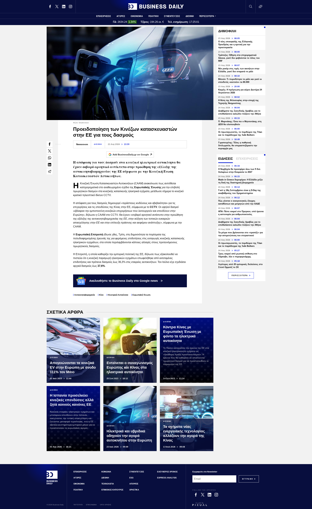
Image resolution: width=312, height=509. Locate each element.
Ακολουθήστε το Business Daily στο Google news (123, 280)
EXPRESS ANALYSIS (167, 478)
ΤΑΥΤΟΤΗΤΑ (78, 505)
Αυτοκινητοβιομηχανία (84, 295)
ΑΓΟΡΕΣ (121, 16)
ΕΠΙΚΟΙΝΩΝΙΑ (91, 505)
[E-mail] (49, 171)
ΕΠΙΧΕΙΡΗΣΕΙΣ (103, 16)
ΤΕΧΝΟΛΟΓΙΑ (107, 484)
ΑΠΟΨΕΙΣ (133, 484)
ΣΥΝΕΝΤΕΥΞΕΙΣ (172, 16)
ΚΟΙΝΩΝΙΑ (106, 472)
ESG (131, 478)
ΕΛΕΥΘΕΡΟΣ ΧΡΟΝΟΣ (167, 472)
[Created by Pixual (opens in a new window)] (225, 505)
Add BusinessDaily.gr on (131, 154)
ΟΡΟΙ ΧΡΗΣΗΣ (105, 505)
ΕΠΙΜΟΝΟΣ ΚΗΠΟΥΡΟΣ (112, 490)
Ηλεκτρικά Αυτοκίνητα (118, 295)
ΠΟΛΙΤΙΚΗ (153, 16)
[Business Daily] (156, 6)
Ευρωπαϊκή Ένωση (141, 295)
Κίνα (101, 295)
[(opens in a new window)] (50, 6)
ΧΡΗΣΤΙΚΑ (134, 490)
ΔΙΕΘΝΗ (190, 16)
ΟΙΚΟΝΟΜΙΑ (137, 16)
